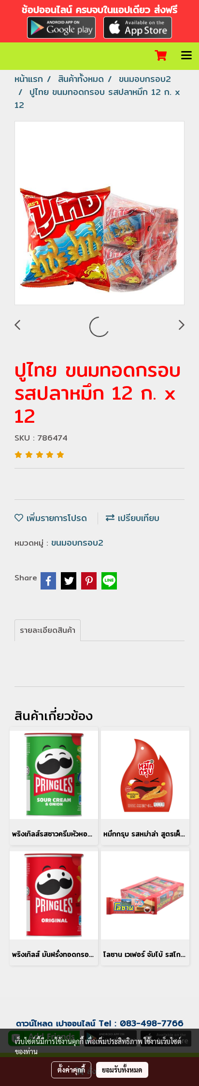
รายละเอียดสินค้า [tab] (47, 630)
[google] (61, 26)
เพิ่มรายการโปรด (55, 518)
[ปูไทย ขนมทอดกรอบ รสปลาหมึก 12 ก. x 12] (99, 213)
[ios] (137, 26)
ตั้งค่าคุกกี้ (71, 1069)
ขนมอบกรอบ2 (77, 543)
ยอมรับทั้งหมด (122, 1069)
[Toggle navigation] (186, 56)
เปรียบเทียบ (136, 518)
